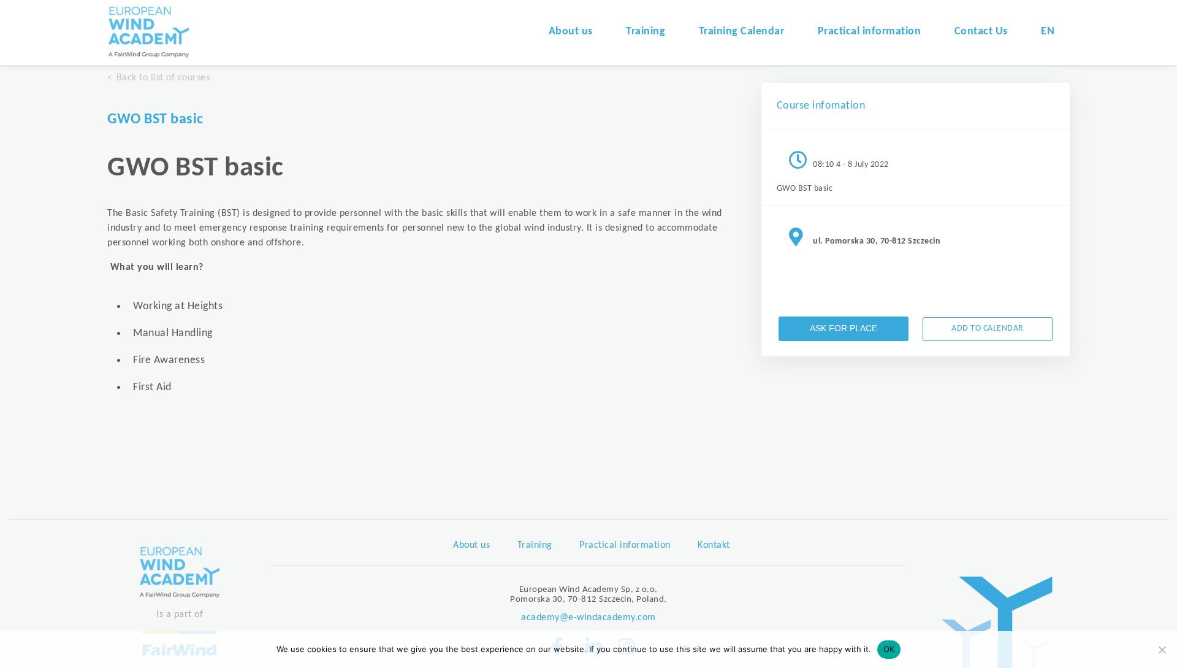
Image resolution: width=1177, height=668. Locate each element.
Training (645, 31)
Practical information (869, 31)
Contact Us (981, 31)
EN (1047, 31)
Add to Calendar (987, 328)
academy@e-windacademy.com (588, 618)
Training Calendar (742, 31)
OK (889, 649)
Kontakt (714, 545)
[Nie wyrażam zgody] (1162, 649)
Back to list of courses (163, 78)
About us (571, 31)
